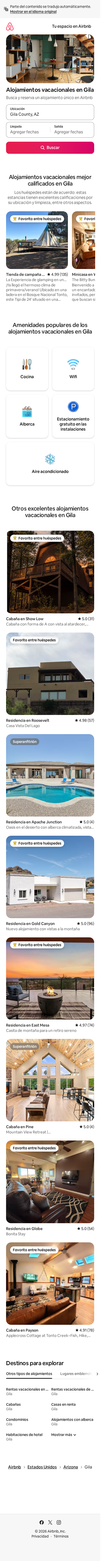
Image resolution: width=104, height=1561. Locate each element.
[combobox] (50, 114)
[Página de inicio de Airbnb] (10, 26)
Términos (61, 1536)
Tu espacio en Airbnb (71, 26)
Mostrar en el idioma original (33, 11)
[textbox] (28, 132)
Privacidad (40, 1536)
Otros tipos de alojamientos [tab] (29, 1373)
